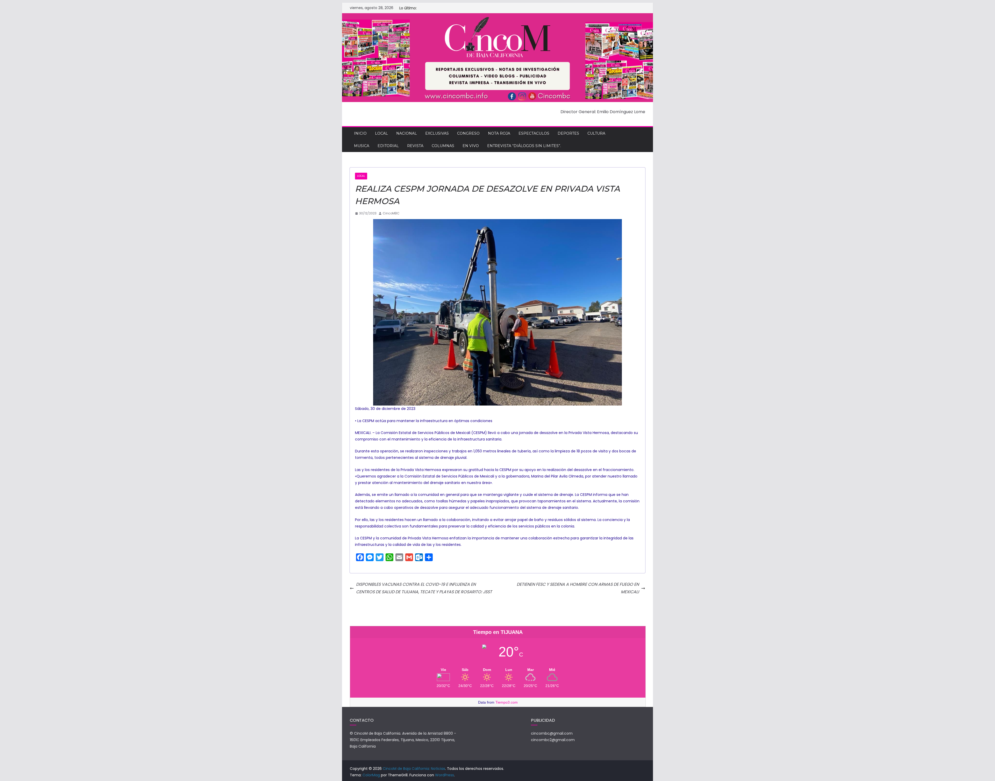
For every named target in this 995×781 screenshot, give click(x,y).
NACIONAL (406, 133)
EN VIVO (471, 145)
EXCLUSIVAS (437, 133)
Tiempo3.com (506, 702)
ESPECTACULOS (533, 133)
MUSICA (361, 145)
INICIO (360, 133)
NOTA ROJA (499, 133)
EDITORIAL (388, 145)
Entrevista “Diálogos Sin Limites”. (524, 145)
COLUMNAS (443, 145)
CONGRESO (468, 133)
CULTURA (596, 133)
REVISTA (415, 145)
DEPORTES (568, 133)
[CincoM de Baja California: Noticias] (497, 17)
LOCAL (381, 133)
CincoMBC (391, 213)
